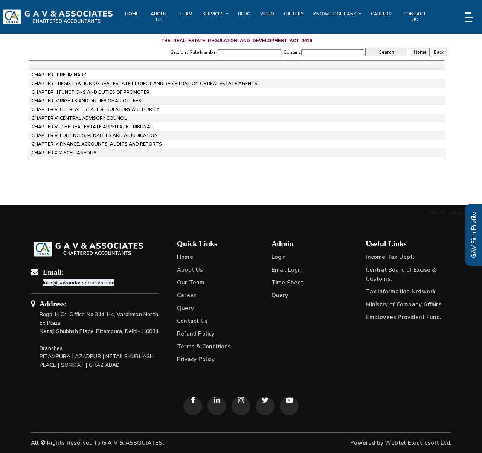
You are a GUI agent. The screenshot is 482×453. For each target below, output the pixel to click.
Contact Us (414, 17)
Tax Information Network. (401, 291)
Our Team (191, 282)
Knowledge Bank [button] (335, 14)
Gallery (294, 14)
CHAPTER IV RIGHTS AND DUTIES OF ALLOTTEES (86, 101)
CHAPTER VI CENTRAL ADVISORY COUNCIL (79, 118)
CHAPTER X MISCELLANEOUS (64, 153)
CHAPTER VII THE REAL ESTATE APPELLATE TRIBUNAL (92, 127)
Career (186, 295)
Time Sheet (288, 282)
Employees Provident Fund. (403, 317)
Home (132, 14)
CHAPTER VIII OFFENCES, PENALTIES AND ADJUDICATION (95, 135)
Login (279, 257)
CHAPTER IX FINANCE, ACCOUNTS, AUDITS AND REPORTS (97, 144)
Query (185, 308)
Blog (244, 14)
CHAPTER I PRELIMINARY (59, 75)
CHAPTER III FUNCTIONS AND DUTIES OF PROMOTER (90, 92)
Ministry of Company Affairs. (404, 304)
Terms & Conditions (204, 346)
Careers (381, 14)
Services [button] (213, 14)
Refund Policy (196, 333)
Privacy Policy (196, 359)
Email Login (287, 270)
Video (267, 14)
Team (185, 14)
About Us (159, 17)
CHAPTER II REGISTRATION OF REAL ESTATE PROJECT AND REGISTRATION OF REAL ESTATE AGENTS (145, 84)
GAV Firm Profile (474, 235)
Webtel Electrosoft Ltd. (418, 443)
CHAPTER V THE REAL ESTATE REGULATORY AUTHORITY (95, 109)
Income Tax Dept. (390, 257)
